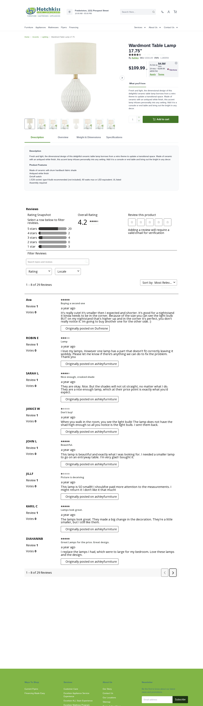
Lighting (45, 37)
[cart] (175, 12)
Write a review (158, 55)
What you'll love (137, 83)
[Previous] (28, 77)
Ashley (135, 58)
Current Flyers (31, 689)
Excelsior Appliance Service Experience (76, 695)
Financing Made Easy (35, 693)
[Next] (122, 77)
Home (27, 37)
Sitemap (106, 702)
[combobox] (138, 12)
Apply (153, 74)
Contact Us (108, 693)
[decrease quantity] (139, 121)
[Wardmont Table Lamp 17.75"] (75, 77)
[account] (168, 11)
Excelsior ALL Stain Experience (78, 700)
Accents (35, 37)
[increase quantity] (139, 117)
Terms (161, 74)
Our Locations (109, 697)
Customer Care (71, 689)
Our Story (107, 689)
